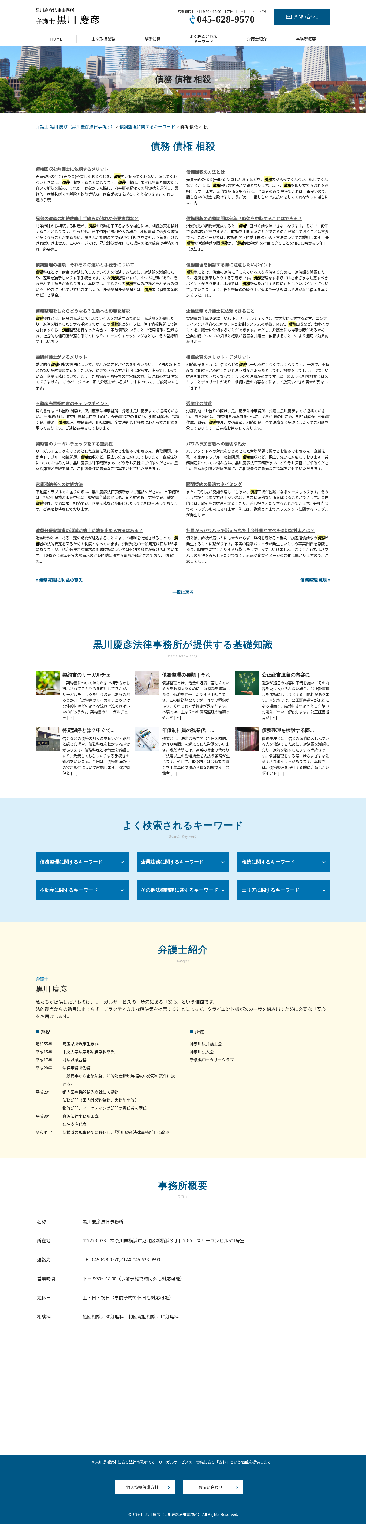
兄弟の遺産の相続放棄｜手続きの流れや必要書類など (87, 218)
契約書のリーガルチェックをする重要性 (74, 443)
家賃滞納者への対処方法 (59, 484)
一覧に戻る (183, 592)
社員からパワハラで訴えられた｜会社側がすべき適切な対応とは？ (250, 530)
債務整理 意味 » (315, 579)
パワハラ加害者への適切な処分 (216, 443)
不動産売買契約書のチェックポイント (72, 403)
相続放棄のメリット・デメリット (218, 357)
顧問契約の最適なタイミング (214, 484)
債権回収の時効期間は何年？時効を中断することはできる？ (244, 218)
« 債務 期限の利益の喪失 (59, 579)
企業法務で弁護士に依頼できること (220, 310)
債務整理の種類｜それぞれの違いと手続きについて (85, 264)
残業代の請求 (199, 403)
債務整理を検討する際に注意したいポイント (229, 264)
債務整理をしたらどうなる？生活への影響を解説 (83, 310)
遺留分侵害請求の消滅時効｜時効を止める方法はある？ (89, 530)
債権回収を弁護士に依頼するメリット (72, 169)
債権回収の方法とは (205, 172)
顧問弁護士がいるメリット (61, 357)
